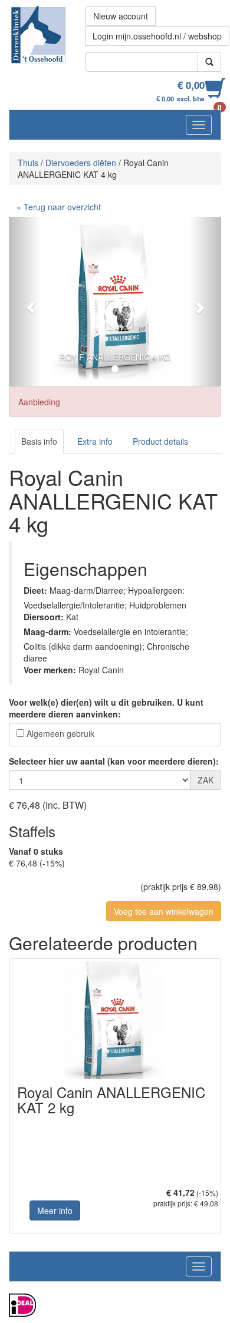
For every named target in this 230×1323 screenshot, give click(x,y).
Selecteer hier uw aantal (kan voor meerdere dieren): (114, 761)
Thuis (28, 162)
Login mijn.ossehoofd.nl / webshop (157, 36)
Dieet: (35, 590)
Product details (160, 441)
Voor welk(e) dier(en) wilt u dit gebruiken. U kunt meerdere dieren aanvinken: (106, 708)
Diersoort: (44, 617)
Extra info (95, 441)
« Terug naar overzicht (59, 207)
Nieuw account (120, 16)
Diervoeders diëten (80, 162)
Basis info (39, 441)
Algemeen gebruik (60, 733)
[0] (215, 94)
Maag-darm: (47, 631)
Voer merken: (50, 670)
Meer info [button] (55, 1210)
